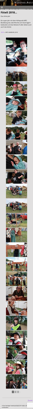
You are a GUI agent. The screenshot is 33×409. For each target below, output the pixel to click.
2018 (2, 32)
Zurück (30, 400)
